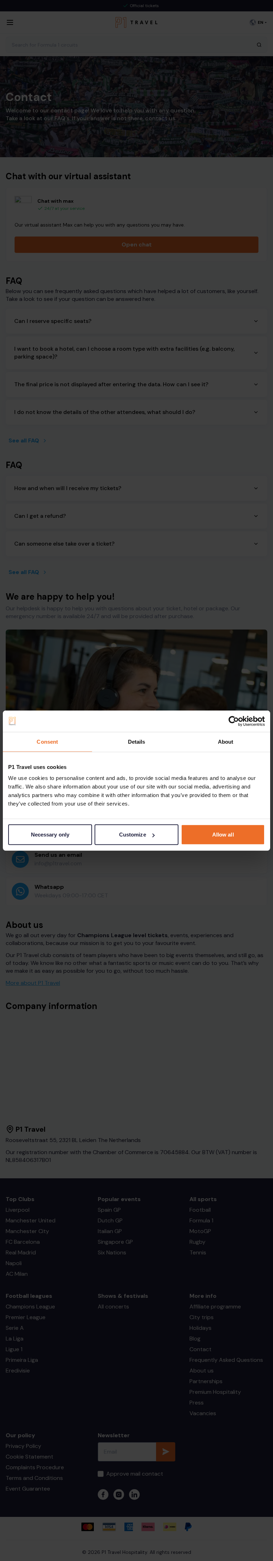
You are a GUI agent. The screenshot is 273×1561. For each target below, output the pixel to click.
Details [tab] (136, 741)
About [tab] (226, 741)
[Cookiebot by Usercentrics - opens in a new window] (234, 721)
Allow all (223, 835)
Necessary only (50, 835)
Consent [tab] (47, 741)
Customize (132, 835)
